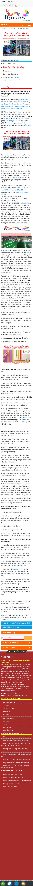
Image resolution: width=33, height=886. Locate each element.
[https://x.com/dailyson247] (14, 651)
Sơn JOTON (20, 192)
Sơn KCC (6, 715)
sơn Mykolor (16, 106)
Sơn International (9, 702)
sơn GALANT (16, 569)
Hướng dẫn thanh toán (11, 784)
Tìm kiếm (28, 638)
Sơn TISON (5, 190)
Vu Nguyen (6, 80)
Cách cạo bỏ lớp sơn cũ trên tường (15, 740)
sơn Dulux (25, 102)
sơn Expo (4, 104)
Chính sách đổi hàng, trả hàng (13, 777)
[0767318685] (3, 884)
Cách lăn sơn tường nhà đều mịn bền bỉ (17, 759)
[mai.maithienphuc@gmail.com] (23, 884)
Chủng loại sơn (9, 648)
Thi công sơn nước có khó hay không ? (16, 737)
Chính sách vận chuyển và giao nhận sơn (17, 781)
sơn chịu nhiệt (20, 123)
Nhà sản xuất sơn (10, 643)
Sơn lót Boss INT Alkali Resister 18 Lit (17, 623)
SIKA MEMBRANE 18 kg (10, 627)
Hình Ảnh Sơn (8, 730)
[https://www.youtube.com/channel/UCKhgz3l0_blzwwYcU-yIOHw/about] (23, 651)
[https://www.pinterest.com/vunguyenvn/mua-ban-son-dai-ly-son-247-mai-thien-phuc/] (19, 651)
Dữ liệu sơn (15, 77)
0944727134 (9, 4)
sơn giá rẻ (22, 420)
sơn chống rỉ (10, 121)
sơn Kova (23, 104)
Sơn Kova (6, 712)
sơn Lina (8, 106)
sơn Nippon (9, 108)
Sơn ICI (5, 724)
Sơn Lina (6, 705)
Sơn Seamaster (14, 104)
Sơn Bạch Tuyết (8, 708)
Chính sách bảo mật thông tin (13, 774)
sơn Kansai (18, 108)
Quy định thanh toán (10, 786)
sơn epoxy (5, 116)
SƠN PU (26, 203)
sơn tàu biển (16, 177)
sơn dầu (17, 114)
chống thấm (27, 125)
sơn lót (8, 118)
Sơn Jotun (6, 721)
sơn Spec (24, 106)
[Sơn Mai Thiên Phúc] (16, 15)
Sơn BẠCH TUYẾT (17, 190)
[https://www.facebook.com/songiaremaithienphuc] (9, 651)
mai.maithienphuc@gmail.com (13, 6)
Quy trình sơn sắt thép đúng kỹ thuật (16, 763)
